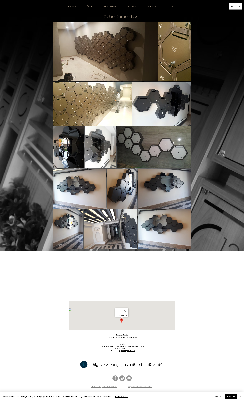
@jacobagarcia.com (127, 351)
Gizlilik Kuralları (121, 396)
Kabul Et (231, 396)
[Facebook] (115, 378)
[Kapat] (240, 396)
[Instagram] (122, 378)
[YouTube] (129, 378)
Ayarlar (217, 396)
